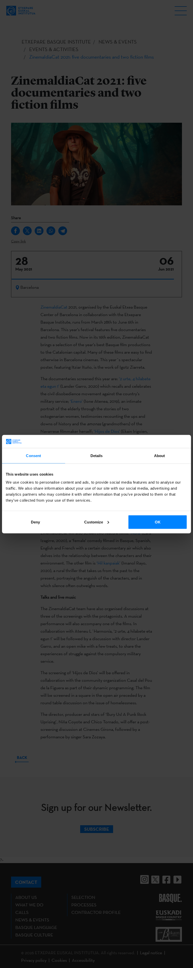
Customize (93, 522)
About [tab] (159, 456)
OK (158, 522)
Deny (35, 522)
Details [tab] (96, 456)
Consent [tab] (33, 456)
